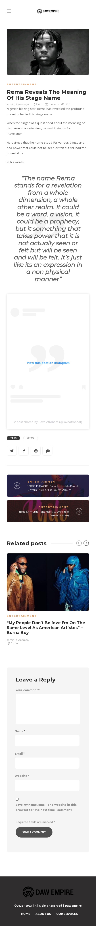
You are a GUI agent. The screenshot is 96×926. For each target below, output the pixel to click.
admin (11, 104)
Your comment (28, 690)
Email (20, 753)
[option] (48, 598)
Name (20, 731)
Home (25, 914)
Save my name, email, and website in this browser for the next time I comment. (46, 807)
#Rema (30, 438)
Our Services (67, 914)
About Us (43, 914)
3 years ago (22, 104)
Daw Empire (73, 906)
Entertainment (22, 84)
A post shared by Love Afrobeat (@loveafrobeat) (48, 422)
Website (22, 776)
